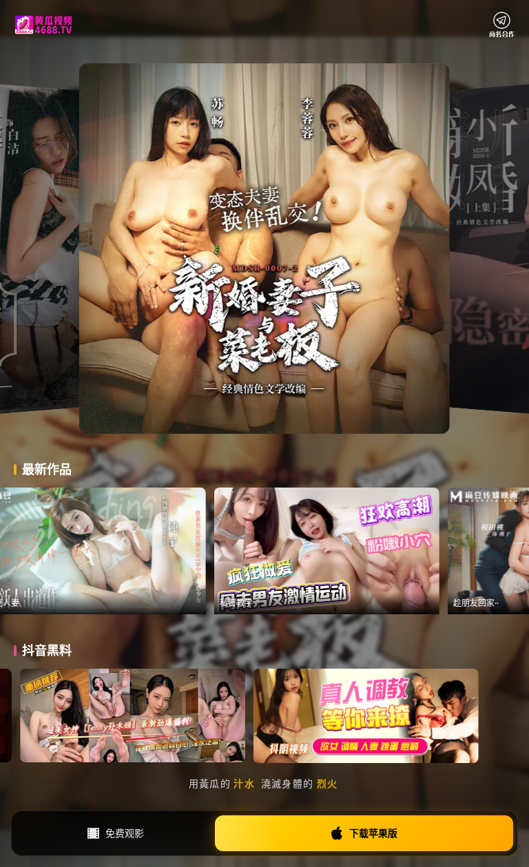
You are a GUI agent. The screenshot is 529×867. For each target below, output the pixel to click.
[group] (182, 551)
